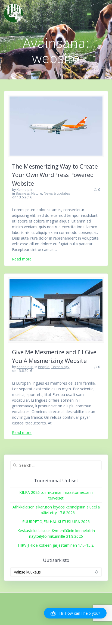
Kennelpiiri (25, 189)
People (43, 367)
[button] (75, 613)
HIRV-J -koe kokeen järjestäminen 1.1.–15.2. (56, 545)
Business (23, 193)
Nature (36, 193)
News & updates (57, 193)
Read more (22, 259)
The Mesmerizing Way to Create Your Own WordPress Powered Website (55, 175)
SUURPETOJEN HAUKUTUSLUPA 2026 (56, 521)
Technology (60, 367)
